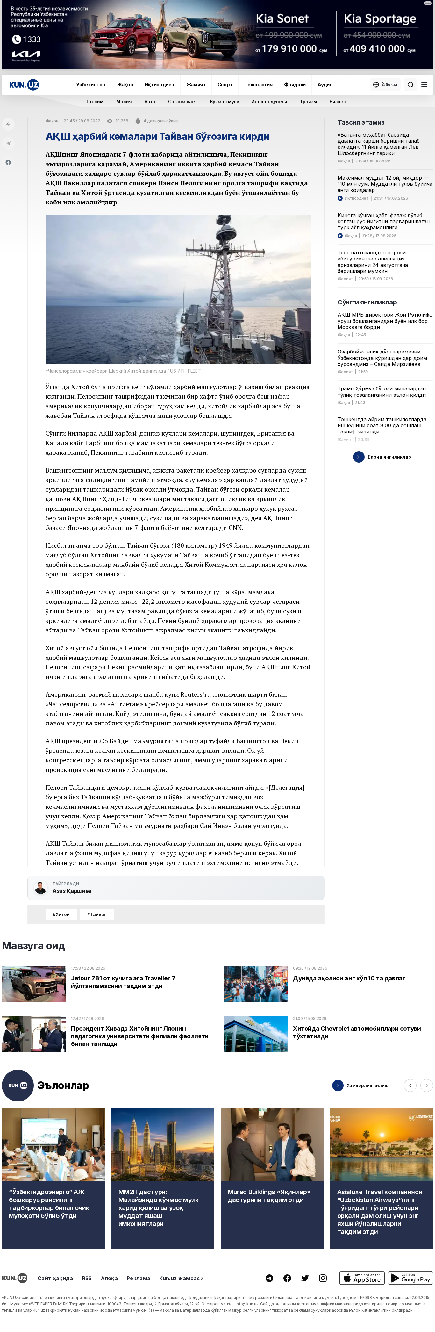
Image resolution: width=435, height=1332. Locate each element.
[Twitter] (305, 1278)
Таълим (94, 101)
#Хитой (61, 914)
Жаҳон (125, 85)
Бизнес (338, 101)
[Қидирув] (410, 84)
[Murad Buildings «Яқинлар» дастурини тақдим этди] (272, 1178)
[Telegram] (8, 143)
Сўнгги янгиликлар (367, 302)
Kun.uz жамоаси (181, 1278)
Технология (258, 85)
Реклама (138, 1278)
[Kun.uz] (24, 85)
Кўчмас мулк (224, 101)
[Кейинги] (426, 1085)
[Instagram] (323, 1278)
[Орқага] (8, 124)
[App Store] (362, 1278)
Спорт (225, 85)
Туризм (308, 101)
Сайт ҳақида (55, 1278)
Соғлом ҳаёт (182, 101)
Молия (124, 101)
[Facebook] (8, 162)
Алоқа (109, 1278)
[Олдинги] (410, 1085)
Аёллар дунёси (269, 101)
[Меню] (424, 85)
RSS (87, 1278)
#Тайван (97, 914)
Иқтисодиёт (160, 85)
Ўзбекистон (90, 85)
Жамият (196, 85)
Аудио (325, 85)
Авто (150, 101)
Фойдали (295, 85)
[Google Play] (410, 1278)
